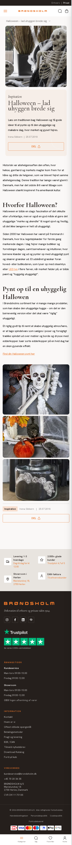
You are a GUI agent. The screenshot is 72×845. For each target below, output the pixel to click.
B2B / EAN (9, 749)
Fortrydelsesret (34, 829)
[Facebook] (15, 627)
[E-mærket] (31, 627)
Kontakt (8, 724)
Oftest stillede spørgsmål (17, 734)
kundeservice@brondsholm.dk (20, 781)
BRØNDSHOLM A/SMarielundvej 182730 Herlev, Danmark (16, 794)
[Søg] (60, 11)
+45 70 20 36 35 (12, 786)
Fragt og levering (13, 744)
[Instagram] (7, 627)
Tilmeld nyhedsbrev (14, 754)
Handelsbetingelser (18, 823)
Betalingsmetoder (13, 739)
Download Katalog (14, 759)
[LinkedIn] (23, 627)
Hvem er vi (9, 729)
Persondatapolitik (38, 823)
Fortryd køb (10, 764)
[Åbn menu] (5, 11)
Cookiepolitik (55, 823)
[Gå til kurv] (66, 11)
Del (32, 149)
